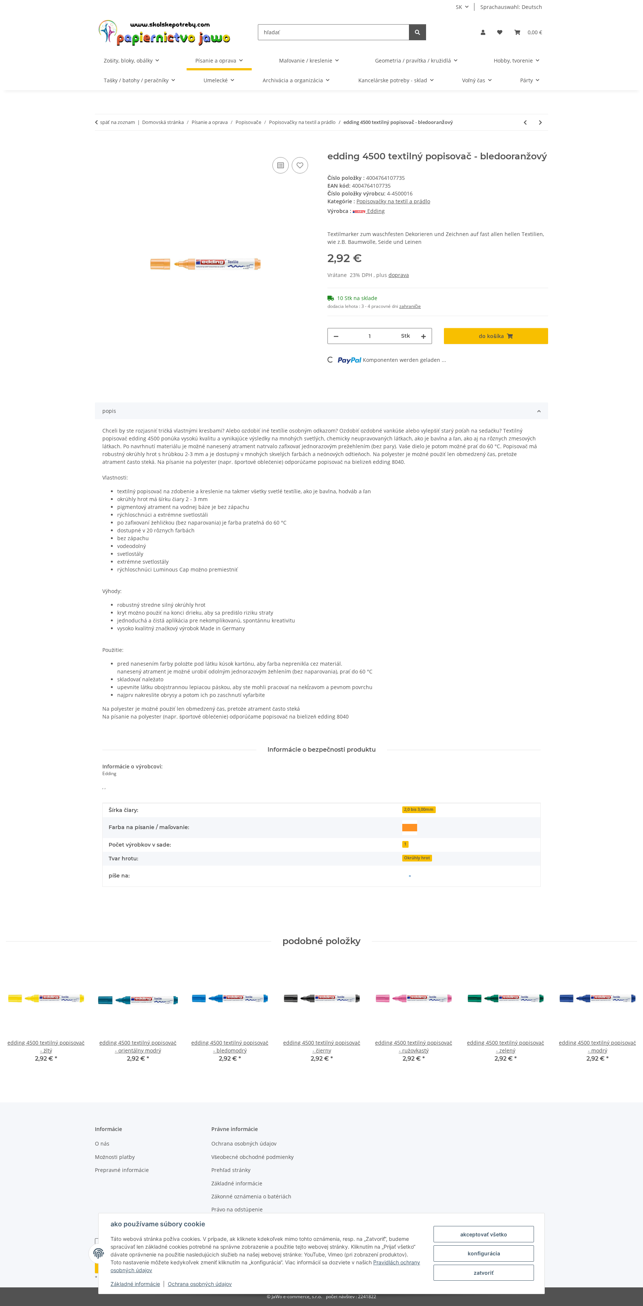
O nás (102, 1143)
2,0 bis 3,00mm (419, 809)
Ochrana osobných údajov (200, 1284)
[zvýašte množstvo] (423, 336)
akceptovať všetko (483, 1234)
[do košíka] (101, 147)
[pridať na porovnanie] (280, 165)
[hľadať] (417, 32)
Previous (18, 1015)
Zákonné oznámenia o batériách (251, 1196)
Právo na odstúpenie (237, 1209)
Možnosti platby (115, 1156)
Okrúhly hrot (417, 857)
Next (625, 1015)
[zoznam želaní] (499, 32)
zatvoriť (484, 1273)
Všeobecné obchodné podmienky (252, 1156)
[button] (483, 32)
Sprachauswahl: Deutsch (511, 6)
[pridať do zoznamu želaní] (300, 165)
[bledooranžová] (409, 827)
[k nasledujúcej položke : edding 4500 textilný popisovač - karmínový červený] (540, 122)
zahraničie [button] (410, 306)
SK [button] (459, 6)
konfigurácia (484, 1253)
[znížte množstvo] (336, 336)
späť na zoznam (117, 122)
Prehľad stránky (230, 1169)
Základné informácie (135, 1284)
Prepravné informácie (122, 1169)
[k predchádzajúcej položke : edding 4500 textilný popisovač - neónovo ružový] (525, 122)
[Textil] (409, 876)
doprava (398, 274)
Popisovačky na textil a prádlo (393, 201)
